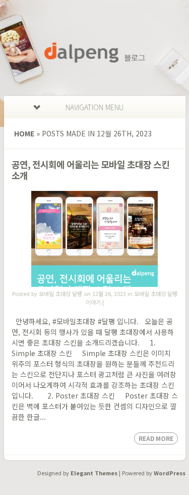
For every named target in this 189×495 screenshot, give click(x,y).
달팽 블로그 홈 (94, 52)
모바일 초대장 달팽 (60, 293)
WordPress (169, 473)
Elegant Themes (94, 473)
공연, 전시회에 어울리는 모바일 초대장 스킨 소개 (90, 170)
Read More (156, 438)
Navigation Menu (94, 107)
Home (24, 133)
